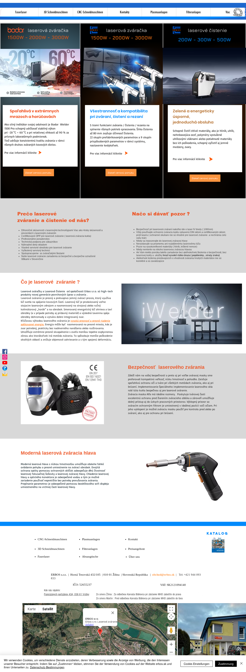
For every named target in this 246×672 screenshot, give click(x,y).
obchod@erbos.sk (163, 574)
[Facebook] (4, 351)
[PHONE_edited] (4, 368)
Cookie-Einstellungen (196, 664)
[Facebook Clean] (201, 594)
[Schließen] (241, 663)
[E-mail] (4, 373)
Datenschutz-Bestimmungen (47, 667)
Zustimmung (226, 664)
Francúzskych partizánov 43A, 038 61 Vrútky (66, 594)
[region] (122, 77)
